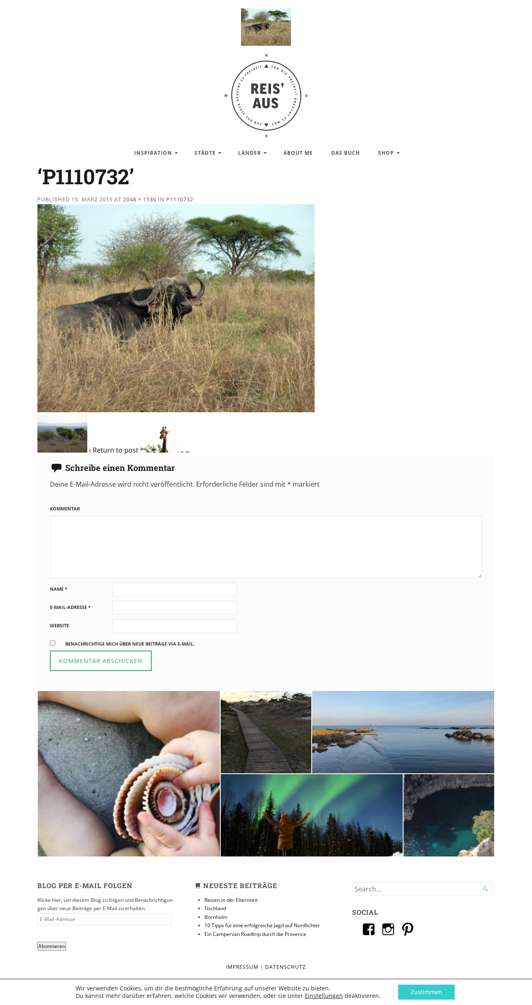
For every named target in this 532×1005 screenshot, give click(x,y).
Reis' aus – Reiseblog (266, 91)
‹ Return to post (113, 450)
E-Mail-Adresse (70, 607)
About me (298, 152)
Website (59, 625)
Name (58, 589)
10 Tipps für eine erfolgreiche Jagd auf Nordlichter (262, 925)
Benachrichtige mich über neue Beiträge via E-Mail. (130, 644)
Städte (205, 152)
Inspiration (153, 152)
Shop (386, 152)
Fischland (215, 908)
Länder (249, 152)
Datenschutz (285, 966)
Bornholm (215, 917)
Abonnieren (51, 946)
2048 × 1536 (139, 199)
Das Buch (345, 152)
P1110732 (179, 199)
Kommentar (65, 508)
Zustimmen (426, 992)
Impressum (242, 966)
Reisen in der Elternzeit (231, 900)
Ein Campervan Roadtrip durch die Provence (255, 934)
